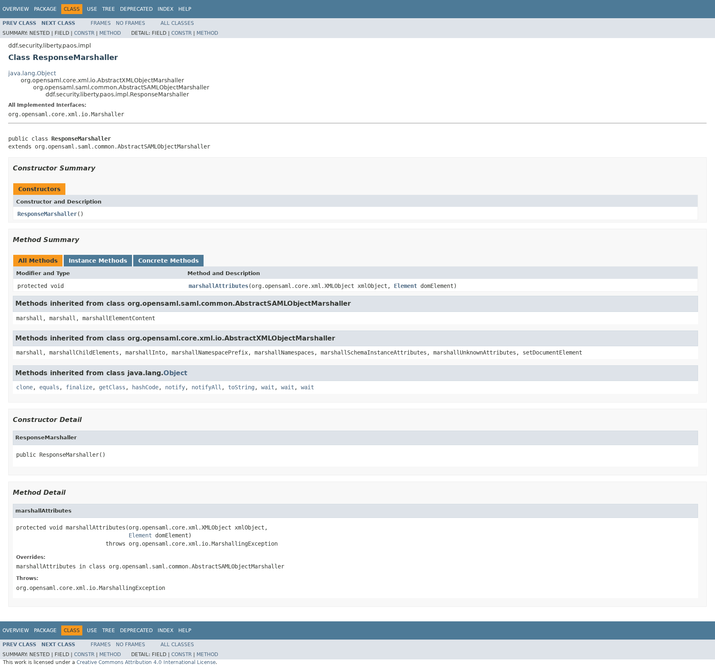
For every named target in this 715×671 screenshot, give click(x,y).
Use (92, 9)
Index (165, 9)
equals (49, 387)
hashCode (145, 387)
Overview (15, 9)
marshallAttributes (218, 286)
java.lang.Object (32, 73)
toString (241, 387)
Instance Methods (98, 260)
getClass (112, 387)
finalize (79, 387)
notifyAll (206, 387)
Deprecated (136, 9)
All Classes (177, 23)
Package (45, 9)
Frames (101, 23)
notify (175, 387)
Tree (108, 9)
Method (110, 33)
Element (405, 286)
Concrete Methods (168, 260)
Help (184, 9)
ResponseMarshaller (47, 214)
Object (175, 373)
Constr (84, 33)
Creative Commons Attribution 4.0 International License (146, 662)
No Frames (130, 23)
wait (267, 387)
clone (24, 387)
